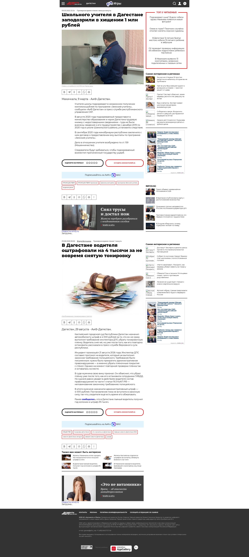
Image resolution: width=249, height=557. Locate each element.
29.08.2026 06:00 (68, 241)
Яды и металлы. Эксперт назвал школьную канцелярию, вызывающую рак (169, 105)
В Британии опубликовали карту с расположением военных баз (170, 199)
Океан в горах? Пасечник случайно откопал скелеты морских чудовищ (167, 30)
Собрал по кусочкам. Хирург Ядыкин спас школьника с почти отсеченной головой (172, 258)
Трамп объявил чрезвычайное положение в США (168, 190)
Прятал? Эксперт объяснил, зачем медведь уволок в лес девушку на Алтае (171, 96)
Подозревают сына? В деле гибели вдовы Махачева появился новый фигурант (167, 19)
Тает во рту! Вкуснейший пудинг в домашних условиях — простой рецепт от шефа (171, 88)
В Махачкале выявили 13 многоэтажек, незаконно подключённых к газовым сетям (166, 61)
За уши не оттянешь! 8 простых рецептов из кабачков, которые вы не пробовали (172, 79)
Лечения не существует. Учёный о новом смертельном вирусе (170, 283)
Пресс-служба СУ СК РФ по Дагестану (77, 86)
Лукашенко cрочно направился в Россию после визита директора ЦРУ (171, 207)
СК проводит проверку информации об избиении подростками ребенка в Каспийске (167, 50)
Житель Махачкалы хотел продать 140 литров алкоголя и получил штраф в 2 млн (87, 458)
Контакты (83, 512)
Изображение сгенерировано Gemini (77, 316)
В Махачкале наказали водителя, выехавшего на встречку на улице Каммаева (127, 466)
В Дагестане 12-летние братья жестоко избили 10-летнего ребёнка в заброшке (166, 40)
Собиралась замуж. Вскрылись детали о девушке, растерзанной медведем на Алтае (170, 114)
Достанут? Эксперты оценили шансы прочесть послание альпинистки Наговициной (172, 250)
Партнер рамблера (101, 547)
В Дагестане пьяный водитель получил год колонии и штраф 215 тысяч (87, 466)
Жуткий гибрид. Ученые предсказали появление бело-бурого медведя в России (172, 292)
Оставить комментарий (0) (124, 163)
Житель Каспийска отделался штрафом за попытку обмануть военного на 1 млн (126, 458)
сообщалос (88, 399)
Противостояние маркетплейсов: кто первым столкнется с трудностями (171, 216)
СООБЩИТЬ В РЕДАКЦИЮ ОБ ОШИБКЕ (144, 512)
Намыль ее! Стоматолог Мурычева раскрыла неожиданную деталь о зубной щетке (171, 122)
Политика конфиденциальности (113, 512)
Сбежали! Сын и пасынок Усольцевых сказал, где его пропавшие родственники (172, 275)
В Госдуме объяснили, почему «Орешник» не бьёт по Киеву (168, 224)
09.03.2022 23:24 (68, 11)
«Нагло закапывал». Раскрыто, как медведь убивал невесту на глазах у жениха (171, 267)
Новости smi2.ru (70, 231)
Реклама (93, 512)
